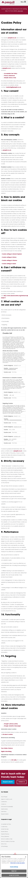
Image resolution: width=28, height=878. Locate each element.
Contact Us (3, 804)
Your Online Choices (7, 748)
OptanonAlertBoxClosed (10, 369)
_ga (13, 395)
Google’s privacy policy (11, 723)
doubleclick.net (17, 426)
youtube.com (17, 436)
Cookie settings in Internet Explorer (12, 254)
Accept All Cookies (14, 875)
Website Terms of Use (10, 77)
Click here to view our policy (17, 863)
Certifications (4, 801)
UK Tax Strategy (4, 846)
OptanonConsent (13, 368)
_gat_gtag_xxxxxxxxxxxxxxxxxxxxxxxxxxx (13, 420)
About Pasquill (4, 796)
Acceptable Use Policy (10, 73)
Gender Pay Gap (4, 829)
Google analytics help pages (12, 726)
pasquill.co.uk (12, 37)
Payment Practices (5, 834)
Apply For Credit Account (6, 799)
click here (20, 11)
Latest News (3, 811)
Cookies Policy (4, 826)
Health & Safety (4, 809)
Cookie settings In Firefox (9, 257)
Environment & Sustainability (7, 806)
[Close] (25, 857)
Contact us (22, 781)
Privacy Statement (9, 75)
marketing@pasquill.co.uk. (13, 87)
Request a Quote (8, 781)
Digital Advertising (6, 751)
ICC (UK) (14, 760)
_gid (10, 395)
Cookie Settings (14, 866)
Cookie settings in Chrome (9, 260)
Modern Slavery (4, 831)
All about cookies (8, 734)
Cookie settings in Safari (9, 263)
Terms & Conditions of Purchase (8, 841)
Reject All (14, 871)
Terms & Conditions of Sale (6, 839)
